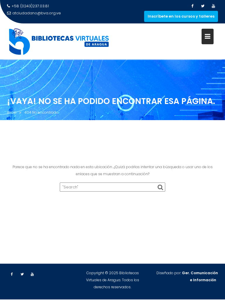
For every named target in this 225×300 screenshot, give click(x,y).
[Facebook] (192, 6)
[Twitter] (202, 6)
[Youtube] (213, 6)
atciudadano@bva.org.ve (36, 13)
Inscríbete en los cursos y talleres (181, 16)
